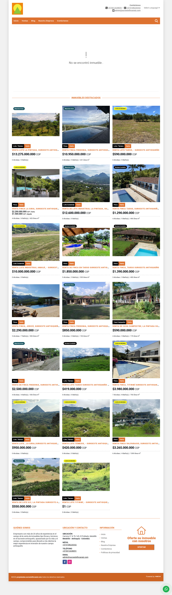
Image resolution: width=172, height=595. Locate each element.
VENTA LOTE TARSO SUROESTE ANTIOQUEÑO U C (86, 385)
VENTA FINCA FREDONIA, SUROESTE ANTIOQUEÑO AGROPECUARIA (95, 150)
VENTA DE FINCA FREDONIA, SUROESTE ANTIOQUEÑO (38, 385)
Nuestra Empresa (46, 21)
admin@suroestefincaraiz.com (75, 557)
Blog (33, 21)
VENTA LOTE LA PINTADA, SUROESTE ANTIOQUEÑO (37, 150)
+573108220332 (134, 8)
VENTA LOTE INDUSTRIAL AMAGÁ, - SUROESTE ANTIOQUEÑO (42, 267)
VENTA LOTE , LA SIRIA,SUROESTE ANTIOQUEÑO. (36, 443)
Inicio (16, 21)
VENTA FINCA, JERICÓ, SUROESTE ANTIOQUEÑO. (36, 326)
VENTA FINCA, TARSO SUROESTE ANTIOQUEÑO (135, 267)
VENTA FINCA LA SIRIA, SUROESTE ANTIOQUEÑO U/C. (38, 209)
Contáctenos (62, 21)
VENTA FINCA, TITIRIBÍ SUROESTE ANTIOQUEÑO (136, 385)
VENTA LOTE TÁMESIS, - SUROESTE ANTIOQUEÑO (86, 443)
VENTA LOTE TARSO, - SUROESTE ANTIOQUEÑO (135, 150)
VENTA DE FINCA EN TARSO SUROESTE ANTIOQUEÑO (88, 267)
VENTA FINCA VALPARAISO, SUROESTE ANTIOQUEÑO (138, 443)
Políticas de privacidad (110, 552)
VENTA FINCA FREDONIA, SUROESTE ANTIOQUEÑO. (87, 326)
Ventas (25, 21)
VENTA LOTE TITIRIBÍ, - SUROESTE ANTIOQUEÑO (86, 502)
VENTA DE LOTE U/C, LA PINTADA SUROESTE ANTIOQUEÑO (41, 502)
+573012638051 (115, 8)
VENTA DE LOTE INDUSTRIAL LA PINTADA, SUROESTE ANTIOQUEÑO (95, 209)
